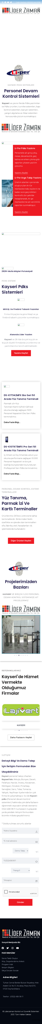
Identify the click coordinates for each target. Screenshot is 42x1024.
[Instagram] (2, 2)
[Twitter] (11, 2)
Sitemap (36, 1020)
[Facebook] (5, 2)
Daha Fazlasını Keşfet (21, 737)
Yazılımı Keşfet (21, 173)
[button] (4, 634)
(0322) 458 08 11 (16, 997)
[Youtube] (8, 2)
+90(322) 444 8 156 (33, 2)
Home (4, 40)
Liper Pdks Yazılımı (18, 40)
